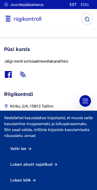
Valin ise (18, 148)
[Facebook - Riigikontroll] (8, 74)
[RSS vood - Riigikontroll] (23, 74)
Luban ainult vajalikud (31, 164)
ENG (85, 4)
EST (73, 4)
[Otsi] (87, 19)
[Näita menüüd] (85, 101)
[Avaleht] (22, 19)
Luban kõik (20, 180)
